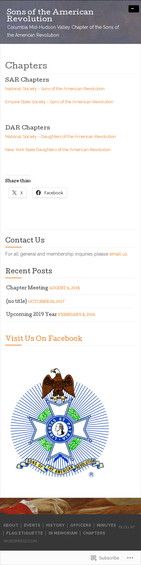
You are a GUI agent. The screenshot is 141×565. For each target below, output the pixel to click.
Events (32, 525)
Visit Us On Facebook (44, 339)
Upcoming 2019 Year (31, 315)
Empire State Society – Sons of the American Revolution (59, 101)
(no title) (16, 302)
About (10, 525)
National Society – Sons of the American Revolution (56, 88)
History (55, 525)
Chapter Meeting (27, 288)
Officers (80, 525)
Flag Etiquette (24, 533)
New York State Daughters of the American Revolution (58, 149)
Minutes (106, 525)
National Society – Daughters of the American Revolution (60, 136)
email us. (119, 254)
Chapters (94, 533)
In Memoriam (63, 533)
